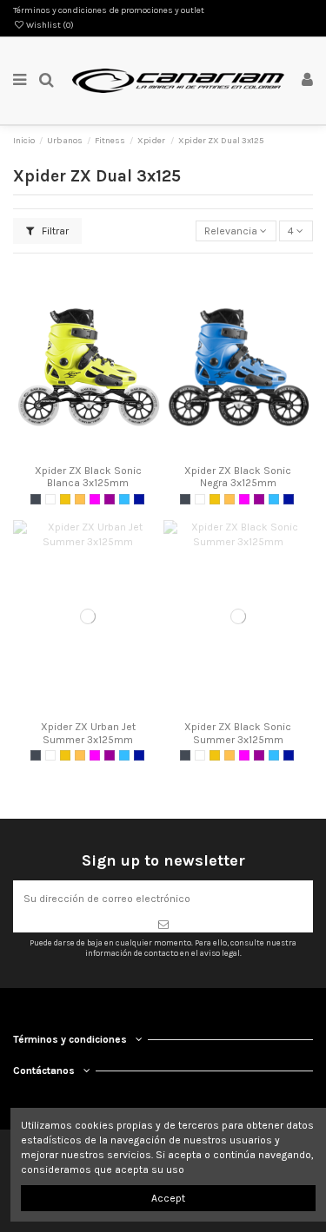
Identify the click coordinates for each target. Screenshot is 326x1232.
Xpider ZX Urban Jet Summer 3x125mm (88, 733)
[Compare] (87, 451)
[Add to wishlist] (67, 451)
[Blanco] (50, 499)
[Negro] (35, 499)
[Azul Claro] (124, 499)
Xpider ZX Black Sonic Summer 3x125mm (237, 733)
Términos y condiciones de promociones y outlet (108, 10)
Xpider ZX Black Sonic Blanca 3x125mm (88, 476)
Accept (168, 1198)
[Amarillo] (65, 499)
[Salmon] (80, 499)
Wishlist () (49, 25)
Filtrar (54, 231)
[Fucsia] (95, 499)
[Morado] (109, 499)
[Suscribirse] (163, 924)
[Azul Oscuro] (139, 499)
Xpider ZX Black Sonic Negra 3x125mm (237, 476)
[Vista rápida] (108, 451)
